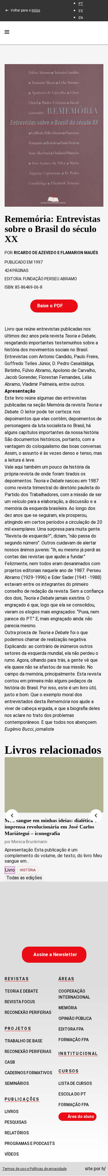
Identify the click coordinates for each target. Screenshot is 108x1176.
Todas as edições (24, 877)
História (28, 870)
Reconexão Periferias (28, 1012)
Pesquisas (15, 1122)
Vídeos (12, 1154)
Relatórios (17, 1133)
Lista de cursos (75, 1083)
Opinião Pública (75, 1018)
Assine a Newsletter (55, 954)
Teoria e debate (21, 991)
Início (36, 10)
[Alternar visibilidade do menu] (7, 32)
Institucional (78, 1053)
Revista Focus (20, 1001)
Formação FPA (73, 1104)
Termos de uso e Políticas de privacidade (34, 1169)
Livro (10, 870)
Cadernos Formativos (28, 1073)
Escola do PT (72, 1094)
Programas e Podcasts (30, 1143)
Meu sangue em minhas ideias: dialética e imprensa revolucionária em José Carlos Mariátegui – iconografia (51, 827)
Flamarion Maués (79, 252)
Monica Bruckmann (29, 841)
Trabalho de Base (23, 1041)
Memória (67, 1008)
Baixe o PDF (50, 305)
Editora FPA (71, 1029)
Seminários (17, 1083)
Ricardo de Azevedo (35, 252)
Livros (11, 1111)
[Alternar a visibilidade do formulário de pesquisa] (99, 32)
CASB (10, 1062)
